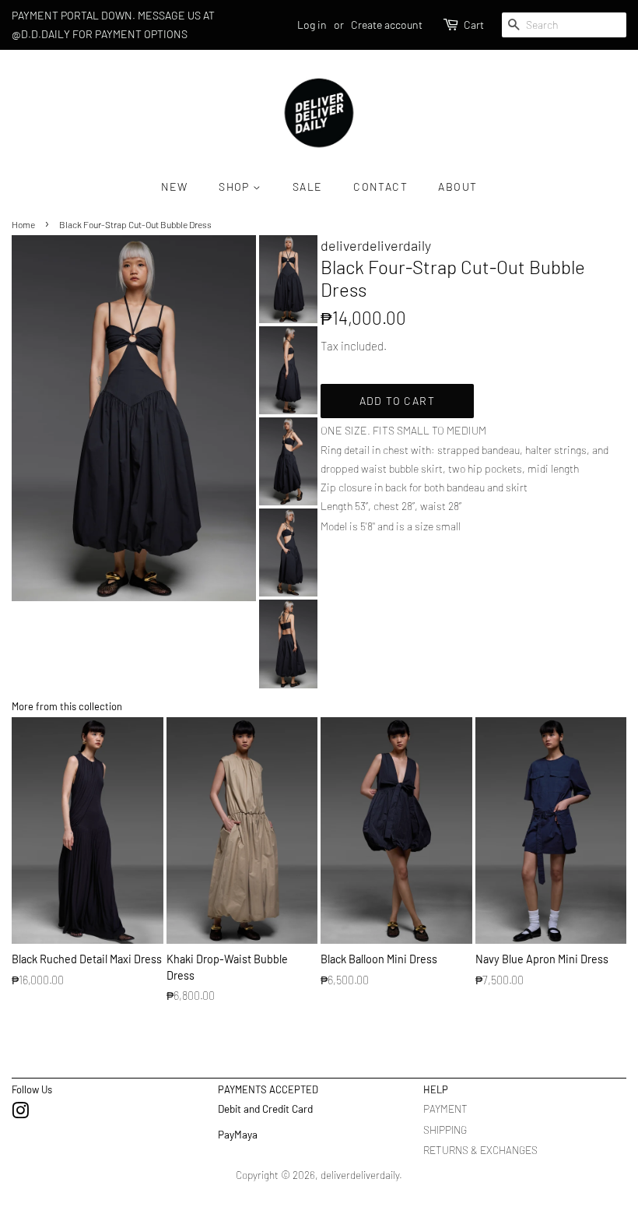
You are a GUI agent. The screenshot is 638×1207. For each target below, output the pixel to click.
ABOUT (457, 186)
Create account (386, 24)
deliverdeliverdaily (360, 1174)
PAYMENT (445, 1108)
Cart (474, 24)
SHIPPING (445, 1129)
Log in (312, 24)
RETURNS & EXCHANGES (480, 1149)
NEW (174, 186)
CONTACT (380, 186)
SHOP (236, 186)
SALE (308, 186)
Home (23, 224)
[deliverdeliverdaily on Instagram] (20, 1113)
